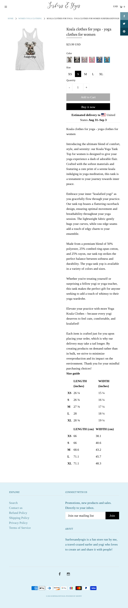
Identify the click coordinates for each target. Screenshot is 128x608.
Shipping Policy (19, 517)
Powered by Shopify (74, 596)
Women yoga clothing (30, 18)
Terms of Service (20, 527)
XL (101, 74)
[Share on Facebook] (124, 16)
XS (70, 74)
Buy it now (88, 107)
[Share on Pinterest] (124, 32)
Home (10, 18)
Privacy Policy (18, 522)
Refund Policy (18, 512)
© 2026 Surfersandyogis (55, 596)
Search (13, 502)
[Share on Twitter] (124, 24)
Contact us (15, 507)
